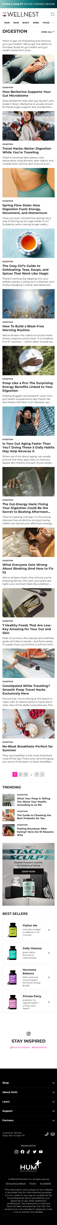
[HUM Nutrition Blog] (28, 4)
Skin (7, 22)
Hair (16, 22)
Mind (36, 22)
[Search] (53, 14)
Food (46, 22)
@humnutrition (19, 1047)
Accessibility (45, 1183)
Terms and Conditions (16, 1183)
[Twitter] (34, 1151)
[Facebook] (22, 1152)
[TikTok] (28, 1152)
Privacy (32, 1183)
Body (25, 22)
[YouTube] (41, 1151)
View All (46, 32)
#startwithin (39, 1047)
